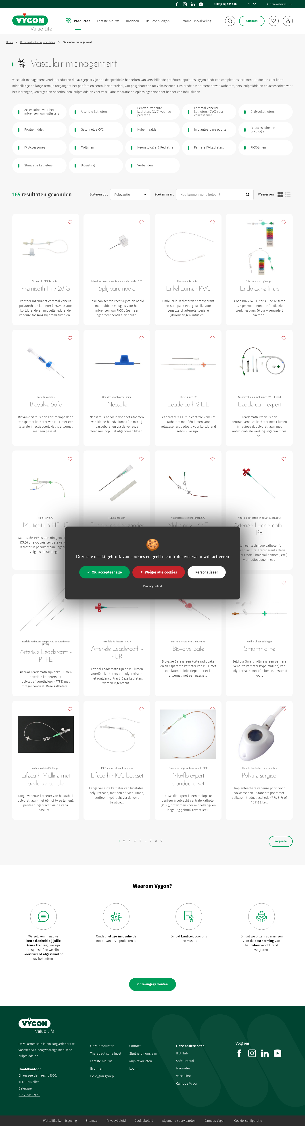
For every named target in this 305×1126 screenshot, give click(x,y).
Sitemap (92, 1121)
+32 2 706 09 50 (29, 1095)
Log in (133, 1069)
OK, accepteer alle (107, 572)
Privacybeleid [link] (152, 586)
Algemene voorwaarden (179, 1121)
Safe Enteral (185, 1061)
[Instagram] (185, 4)
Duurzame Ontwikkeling (193, 21)
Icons (280, 194)
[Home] (32, 21)
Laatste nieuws (108, 21)
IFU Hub (182, 1053)
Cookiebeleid (144, 1121)
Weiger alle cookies (161, 572)
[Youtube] (201, 4)
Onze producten (102, 1046)
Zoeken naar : (164, 194)
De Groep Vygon (158, 21)
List (287, 194)
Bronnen (132, 21)
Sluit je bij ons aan (225, 4)
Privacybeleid (116, 1121)
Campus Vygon (187, 1083)
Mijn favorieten (140, 1061)
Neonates (183, 1068)
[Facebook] (177, 4)
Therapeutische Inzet (105, 1054)
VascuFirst (183, 1076)
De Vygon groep (102, 1076)
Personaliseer (206, 572)
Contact (135, 1046)
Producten (82, 21)
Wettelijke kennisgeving (60, 1121)
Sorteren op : (99, 194)
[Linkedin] (193, 4)
